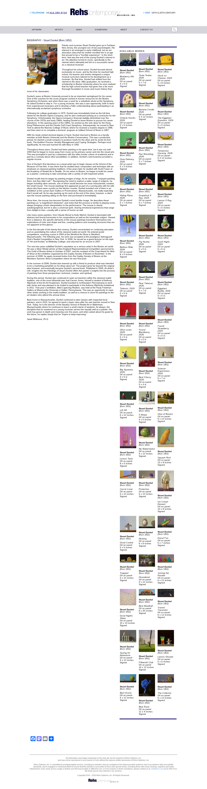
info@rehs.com (157, 769)
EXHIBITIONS (101, 30)
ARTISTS (59, 30)
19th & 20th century (163, 13)
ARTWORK (37, 30)
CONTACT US (146, 30)
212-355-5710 (58, 13)
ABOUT (123, 30)
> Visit (146, 13)
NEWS (79, 30)
